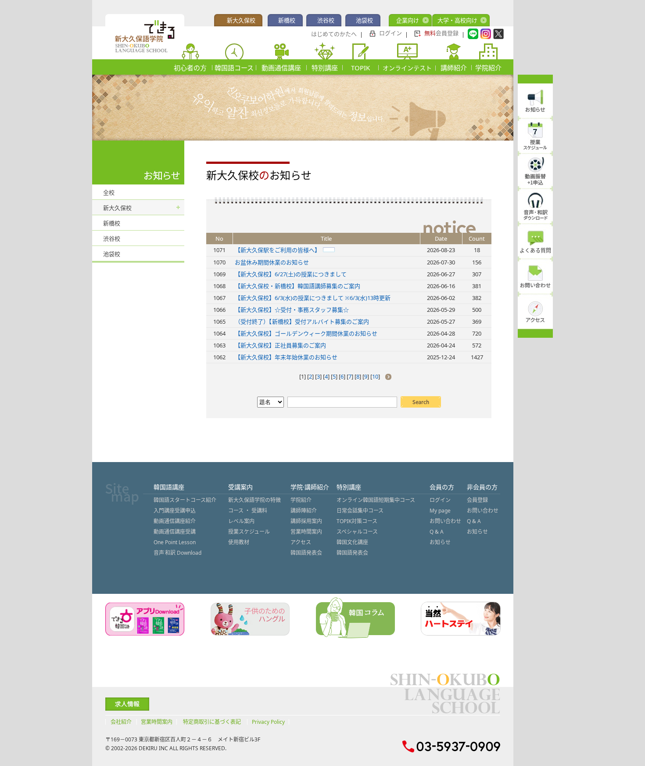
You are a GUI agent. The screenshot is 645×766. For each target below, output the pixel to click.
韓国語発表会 (306, 552)
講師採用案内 (306, 521)
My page (440, 510)
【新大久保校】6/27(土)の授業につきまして (291, 274)
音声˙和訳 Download (177, 552)
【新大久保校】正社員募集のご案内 (280, 345)
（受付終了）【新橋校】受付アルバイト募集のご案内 (302, 321)
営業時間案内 (306, 531)
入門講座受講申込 (175, 510)
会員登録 (441, 33)
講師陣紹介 (303, 510)
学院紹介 (488, 67)
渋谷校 (325, 20)
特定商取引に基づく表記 (212, 722)
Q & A (437, 531)
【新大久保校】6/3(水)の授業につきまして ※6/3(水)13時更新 (313, 298)
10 (375, 376)
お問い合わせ (445, 521)
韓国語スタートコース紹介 (185, 500)
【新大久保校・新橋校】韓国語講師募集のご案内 (297, 286)
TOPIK (360, 67)
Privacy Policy (268, 722)
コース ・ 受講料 (247, 510)
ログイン (390, 33)
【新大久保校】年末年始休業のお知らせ (286, 357)
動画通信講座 (281, 67)
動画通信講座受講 (175, 531)
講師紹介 (454, 67)
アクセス (300, 542)
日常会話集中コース (360, 510)
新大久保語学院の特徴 (254, 500)
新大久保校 (241, 20)
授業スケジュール (249, 531)
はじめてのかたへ (334, 34)
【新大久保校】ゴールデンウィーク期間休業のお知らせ (306, 333)
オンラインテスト (407, 68)
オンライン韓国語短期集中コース (376, 500)
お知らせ (440, 542)
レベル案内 (241, 521)
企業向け (407, 20)
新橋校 (286, 20)
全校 (109, 192)
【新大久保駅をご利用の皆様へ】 (277, 250)
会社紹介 (121, 722)
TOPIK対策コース (357, 521)
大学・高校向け (457, 20)
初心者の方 (190, 67)
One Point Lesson (175, 542)
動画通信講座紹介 (175, 521)
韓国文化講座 (352, 542)
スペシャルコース (357, 531)
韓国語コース (234, 67)
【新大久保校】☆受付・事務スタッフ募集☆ (292, 310)
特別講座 (325, 67)
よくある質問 (535, 250)
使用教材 (238, 542)
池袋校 (364, 20)
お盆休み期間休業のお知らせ (272, 262)
